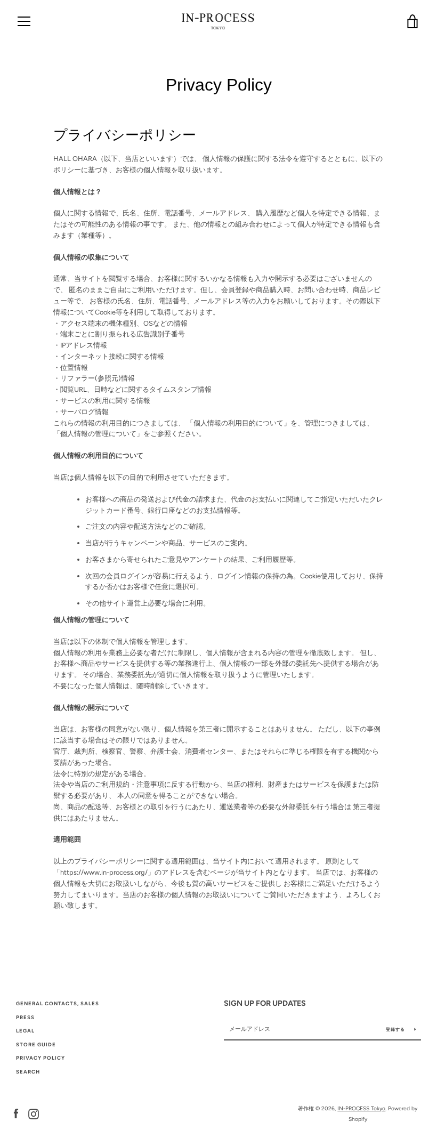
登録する (396, 1029)
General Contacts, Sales (57, 1003)
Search (28, 1072)
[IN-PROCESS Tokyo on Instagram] (33, 1113)
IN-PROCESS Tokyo (361, 1108)
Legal (25, 1031)
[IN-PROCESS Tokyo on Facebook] (16, 1113)
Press (25, 1017)
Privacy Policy (40, 1058)
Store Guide (36, 1044)
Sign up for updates (265, 1003)
